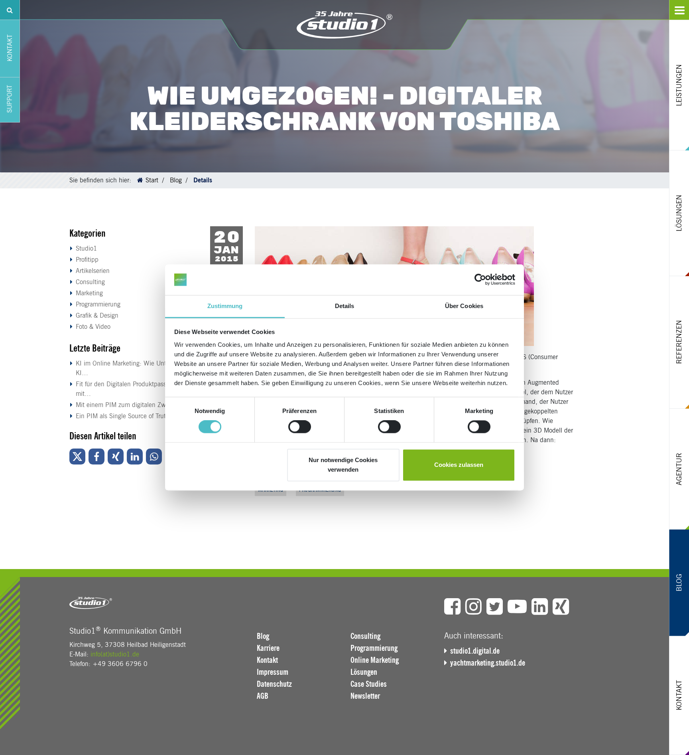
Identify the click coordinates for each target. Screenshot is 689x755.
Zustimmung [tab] (225, 305)
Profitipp (87, 259)
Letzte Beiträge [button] (94, 348)
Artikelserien (93, 271)
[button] (77, 456)
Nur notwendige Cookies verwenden (343, 465)
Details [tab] (344, 305)
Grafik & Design (97, 315)
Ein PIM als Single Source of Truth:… (127, 416)
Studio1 (86, 248)
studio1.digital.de (475, 651)
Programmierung (98, 304)
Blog (176, 180)
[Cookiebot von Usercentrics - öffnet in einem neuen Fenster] (480, 280)
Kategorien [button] (87, 233)
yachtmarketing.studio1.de (487, 663)
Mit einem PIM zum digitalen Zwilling (127, 405)
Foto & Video (93, 326)
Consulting (90, 282)
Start (152, 180)
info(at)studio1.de (115, 654)
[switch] (299, 427)
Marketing (89, 293)
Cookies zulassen (458, 464)
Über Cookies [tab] (464, 305)
